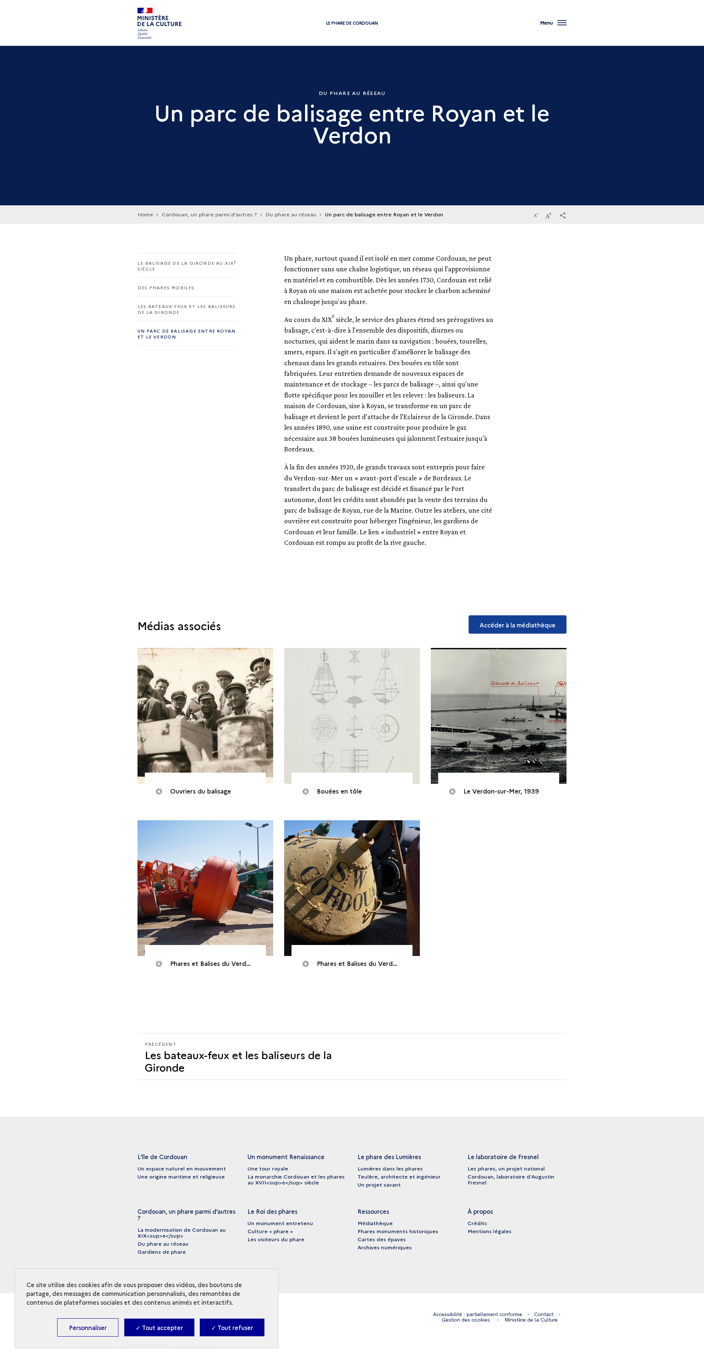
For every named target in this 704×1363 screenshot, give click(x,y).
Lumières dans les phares (390, 1168)
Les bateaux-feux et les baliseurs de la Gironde (187, 309)
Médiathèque (375, 1223)
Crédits (477, 1223)
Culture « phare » (270, 1231)
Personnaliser (88, 1327)
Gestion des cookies (465, 1320)
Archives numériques (385, 1247)
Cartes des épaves (382, 1239)
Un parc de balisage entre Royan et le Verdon (186, 333)
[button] (563, 215)
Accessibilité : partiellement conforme (477, 1314)
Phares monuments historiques (398, 1231)
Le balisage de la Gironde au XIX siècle (187, 266)
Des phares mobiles (166, 287)
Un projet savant (379, 1184)
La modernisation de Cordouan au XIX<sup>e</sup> (182, 1232)
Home (145, 214)
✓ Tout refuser (232, 1327)
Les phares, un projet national (506, 1168)
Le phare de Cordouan (352, 23)
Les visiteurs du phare (275, 1239)
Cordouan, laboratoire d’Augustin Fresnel (510, 1179)
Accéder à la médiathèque (518, 625)
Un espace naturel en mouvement (182, 1168)
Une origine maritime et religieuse (181, 1176)
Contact (543, 1314)
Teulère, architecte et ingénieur (399, 1176)
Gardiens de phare (162, 1251)
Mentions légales (489, 1231)
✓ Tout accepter (159, 1327)
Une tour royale (267, 1168)
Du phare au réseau (290, 214)
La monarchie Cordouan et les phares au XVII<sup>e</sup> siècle (296, 1179)
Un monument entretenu (280, 1223)
